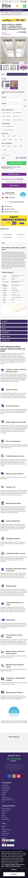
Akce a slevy (4, 817)
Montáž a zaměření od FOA (8, 799)
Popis (3, 243)
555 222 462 (9, 193)
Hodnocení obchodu (6, 829)
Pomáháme (4, 831)
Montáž (22, 74)
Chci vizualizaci (14, 185)
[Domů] (2, 12)
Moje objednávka (5, 819)
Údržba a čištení (5, 336)
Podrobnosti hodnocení (6, 34)
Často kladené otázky (6, 797)
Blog (3, 801)
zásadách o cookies (10, 864)
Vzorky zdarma (5, 785)
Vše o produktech (6, 788)
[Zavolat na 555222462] (7, 1)
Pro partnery (4, 835)
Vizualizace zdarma (6, 787)
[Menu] (23, 1)
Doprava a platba (5, 810)
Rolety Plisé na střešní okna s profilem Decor (18, 276)
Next (18, 67)
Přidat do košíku (16, 163)
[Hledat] (5, 1)
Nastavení (14, 869)
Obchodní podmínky (6, 808)
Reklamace (4, 812)
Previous (1, 67)
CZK (10, 1)
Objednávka (3, 74)
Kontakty (4, 826)
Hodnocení (14, 328)
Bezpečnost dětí (5, 340)
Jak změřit (17, 74)
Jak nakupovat (10, 74)
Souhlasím (14, 874)
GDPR (3, 813)
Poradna (4, 796)
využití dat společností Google (13, 866)
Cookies (3, 815)
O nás (3, 827)
